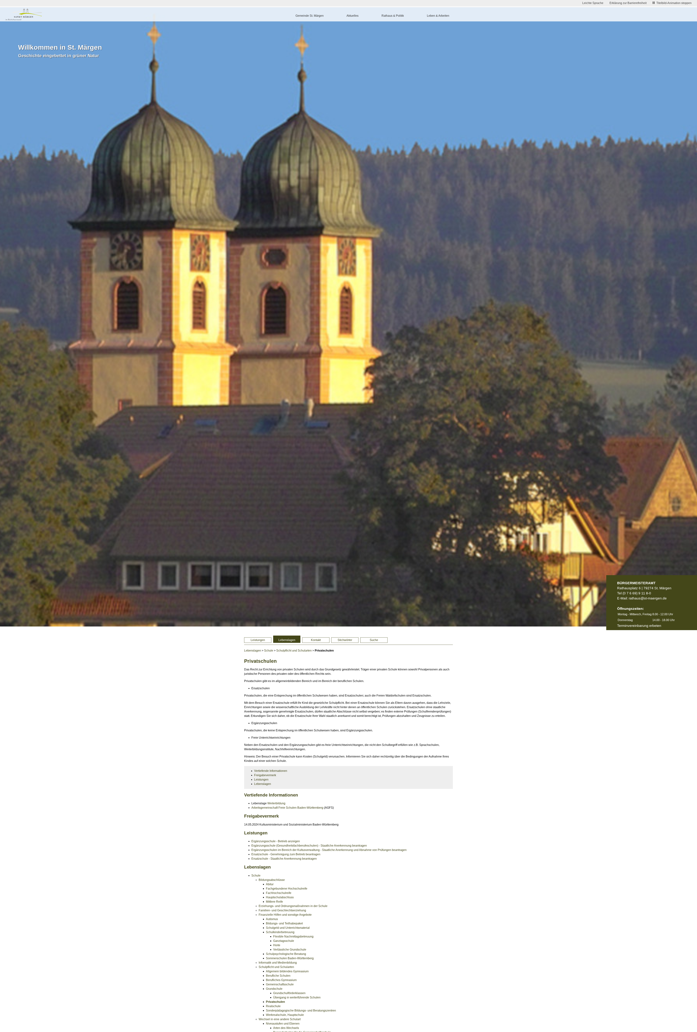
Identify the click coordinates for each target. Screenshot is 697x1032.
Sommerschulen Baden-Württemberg (290, 958)
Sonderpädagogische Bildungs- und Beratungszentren (301, 1010)
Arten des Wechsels (286, 1027)
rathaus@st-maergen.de (648, 598)
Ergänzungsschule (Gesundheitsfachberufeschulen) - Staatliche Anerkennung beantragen (309, 845)
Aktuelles (352, 15)
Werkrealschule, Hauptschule (285, 1014)
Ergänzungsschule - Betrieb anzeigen (275, 841)
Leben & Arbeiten (438, 15)
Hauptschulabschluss (280, 897)
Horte (276, 945)
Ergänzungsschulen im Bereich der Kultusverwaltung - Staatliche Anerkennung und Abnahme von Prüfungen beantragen (329, 849)
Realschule (273, 1006)
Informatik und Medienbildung (278, 962)
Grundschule (274, 988)
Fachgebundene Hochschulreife (286, 888)
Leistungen (258, 640)
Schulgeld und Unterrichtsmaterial (288, 927)
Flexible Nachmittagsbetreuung (293, 936)
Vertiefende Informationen (270, 770)
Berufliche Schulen (278, 975)
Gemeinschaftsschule (280, 984)
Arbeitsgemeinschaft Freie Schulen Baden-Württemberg (287, 807)
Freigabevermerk (265, 775)
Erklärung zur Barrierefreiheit (628, 3)
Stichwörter (345, 640)
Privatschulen (275, 1001)
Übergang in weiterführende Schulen (297, 997)
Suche (374, 640)
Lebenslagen (286, 640)
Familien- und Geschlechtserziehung (282, 910)
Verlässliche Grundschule (289, 949)
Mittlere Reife (274, 901)
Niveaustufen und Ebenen (282, 1023)
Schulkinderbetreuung (280, 932)
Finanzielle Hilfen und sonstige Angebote (285, 914)
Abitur (270, 884)
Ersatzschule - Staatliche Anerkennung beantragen (284, 858)
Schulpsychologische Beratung (286, 953)
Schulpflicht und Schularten (294, 650)
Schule (268, 650)
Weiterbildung (276, 803)
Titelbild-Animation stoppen (674, 3)
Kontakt (316, 640)
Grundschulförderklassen (289, 993)
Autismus (272, 919)
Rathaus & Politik (393, 15)
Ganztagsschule (283, 940)
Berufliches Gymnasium (281, 980)
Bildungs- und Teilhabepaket (284, 923)
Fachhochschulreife (278, 892)
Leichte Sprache (592, 3)
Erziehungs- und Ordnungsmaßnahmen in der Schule (293, 906)
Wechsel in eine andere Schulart (280, 1019)
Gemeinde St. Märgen (309, 15)
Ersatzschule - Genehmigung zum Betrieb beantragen (285, 854)
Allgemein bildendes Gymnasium (287, 971)
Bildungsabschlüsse (272, 879)
